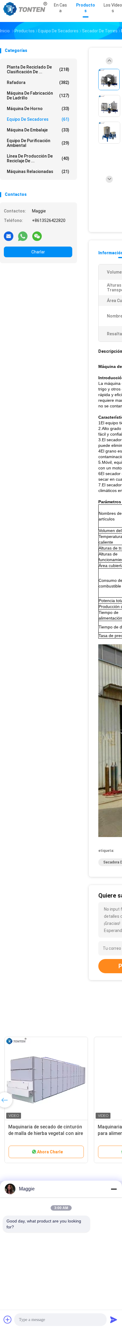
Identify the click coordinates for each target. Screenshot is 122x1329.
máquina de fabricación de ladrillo (38, 95)
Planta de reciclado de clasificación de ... (38, 69)
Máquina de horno (38, 108)
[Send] (113, 1319)
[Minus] (113, 1189)
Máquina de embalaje (38, 130)
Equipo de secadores (38, 119)
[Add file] (8, 1319)
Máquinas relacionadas (38, 171)
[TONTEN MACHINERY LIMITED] (26, 9)
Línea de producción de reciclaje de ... (38, 158)
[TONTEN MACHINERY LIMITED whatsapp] (23, 236)
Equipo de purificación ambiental (38, 143)
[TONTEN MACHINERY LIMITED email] (8, 236)
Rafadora (38, 82)
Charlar (38, 252)
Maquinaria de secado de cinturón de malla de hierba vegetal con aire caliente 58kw (45, 1133)
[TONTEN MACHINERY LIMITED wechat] (37, 236)
